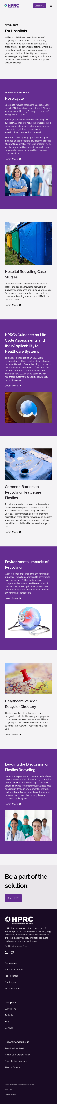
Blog (7, 1021)
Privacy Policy (9, 1089)
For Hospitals (11, 976)
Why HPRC (10, 1009)
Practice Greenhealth (15, 1048)
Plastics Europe (12, 1067)
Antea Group (22, 946)
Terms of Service (10, 1094)
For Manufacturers (14, 969)
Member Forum (12, 988)
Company (10, 1002)
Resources (11, 963)
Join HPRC (39, 6)
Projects (9, 1015)
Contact (9, 1028)
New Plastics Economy (16, 1061)
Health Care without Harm (17, 1054)
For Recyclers (11, 982)
